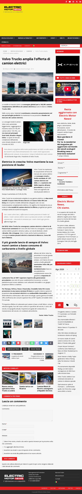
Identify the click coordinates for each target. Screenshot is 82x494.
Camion (18, 69)
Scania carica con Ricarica (26, 387)
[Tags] (67, 305)
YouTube (53, 488)
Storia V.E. (5, 42)
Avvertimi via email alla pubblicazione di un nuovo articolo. (23, 453)
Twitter (70, 488)
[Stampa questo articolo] (27, 343)
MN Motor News (73, 38)
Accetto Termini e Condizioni (64, 183)
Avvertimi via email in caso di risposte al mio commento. (22, 450)
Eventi (53, 38)
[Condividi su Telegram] (41, 343)
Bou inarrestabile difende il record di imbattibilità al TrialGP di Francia (66, 322)
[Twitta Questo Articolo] (9, 343)
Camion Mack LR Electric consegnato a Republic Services (45, 388)
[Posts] (59, 305)
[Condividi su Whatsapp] (32, 343)
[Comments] (76, 305)
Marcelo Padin (6, 46)
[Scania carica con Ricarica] (28, 378)
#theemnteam (17, 46)
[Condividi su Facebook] (4, 343)
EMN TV (62, 38)
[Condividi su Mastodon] (36, 343)
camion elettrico (13, 349)
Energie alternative (25, 38)
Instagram (61, 488)
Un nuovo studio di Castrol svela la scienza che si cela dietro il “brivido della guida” (67, 341)
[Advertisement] (56, 20)
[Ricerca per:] (70, 46)
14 (72, 286)
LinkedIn (78, 488)
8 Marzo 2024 (9, 69)
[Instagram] (73, 2)
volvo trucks (35, 349)
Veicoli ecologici (7, 38)
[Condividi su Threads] (50, 343)
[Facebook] (66, 2)
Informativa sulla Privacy (65, 190)
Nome (4, 424)
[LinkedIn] (80, 2)
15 (76, 286)
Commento (5, 409)
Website (4, 436)
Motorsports (41, 38)
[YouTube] (70, 2)
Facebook (44, 488)
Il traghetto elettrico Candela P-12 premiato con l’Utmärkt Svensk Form (67, 314)
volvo (25, 349)
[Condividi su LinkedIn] (13, 343)
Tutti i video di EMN (67, 78)
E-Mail (4, 430)
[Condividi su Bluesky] (46, 343)
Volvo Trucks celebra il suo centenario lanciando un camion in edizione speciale (67, 379)
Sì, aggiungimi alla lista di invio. (14, 447)
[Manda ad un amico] (23, 343)
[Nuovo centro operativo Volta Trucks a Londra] (10, 378)
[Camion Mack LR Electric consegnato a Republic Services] (45, 378)
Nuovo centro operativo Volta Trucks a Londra (8, 388)
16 (80, 286)
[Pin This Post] (18, 343)
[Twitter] (76, 2)
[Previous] (59, 64)
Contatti (27, 46)
